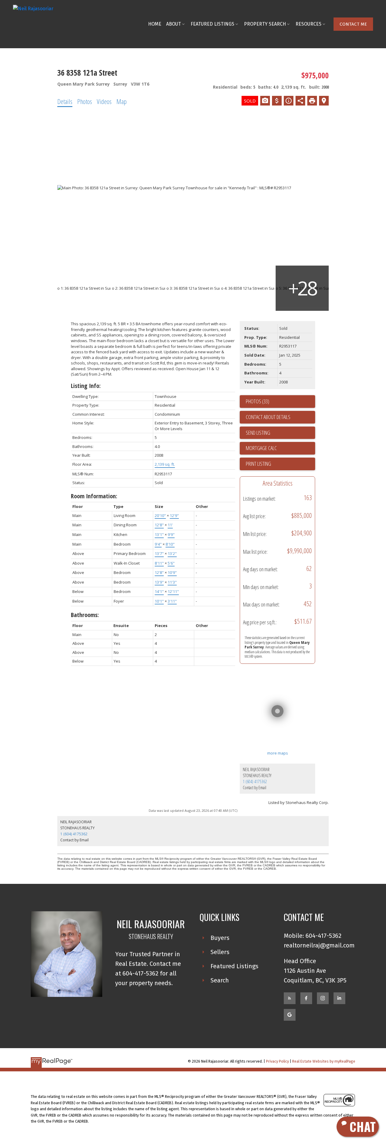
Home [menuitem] (154, 24)
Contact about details (268, 417)
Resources (308, 24)
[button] (353, 24)
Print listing (258, 463)
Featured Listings (212, 24)
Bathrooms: (85, 615)
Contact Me (353, 24)
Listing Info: (86, 386)
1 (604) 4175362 (255, 781)
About (173, 24)
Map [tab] (121, 101)
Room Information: (94, 496)
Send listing (258, 432)
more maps (277, 753)
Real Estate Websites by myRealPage (323, 1061)
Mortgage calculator (280, 448)
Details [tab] (64, 101)
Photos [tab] (84, 101)
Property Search (265, 24)
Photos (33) (257, 401)
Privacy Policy (277, 1061)
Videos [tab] (104, 101)
